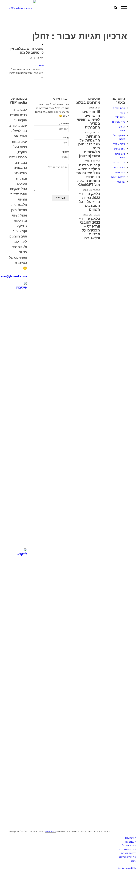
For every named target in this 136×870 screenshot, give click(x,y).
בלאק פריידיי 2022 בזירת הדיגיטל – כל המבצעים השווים (89, 201)
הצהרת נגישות (118, 177)
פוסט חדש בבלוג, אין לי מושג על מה (27, 50)
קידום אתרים (119, 144)
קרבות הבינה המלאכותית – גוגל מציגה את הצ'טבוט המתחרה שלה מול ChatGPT (88, 174)
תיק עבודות (119, 167)
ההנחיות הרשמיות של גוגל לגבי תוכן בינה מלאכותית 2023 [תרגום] (89, 146)
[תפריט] (122, 8)
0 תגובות (39, 65)
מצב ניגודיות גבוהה (127, 849)
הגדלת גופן (130, 837)
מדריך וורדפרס (118, 162)
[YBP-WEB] (22, 8)
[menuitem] (113, 8)
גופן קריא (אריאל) (127, 857)
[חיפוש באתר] (113, 8)
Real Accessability (126, 868)
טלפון (65, 151)
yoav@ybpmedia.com (14, 276)
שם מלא (64, 123)
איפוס (133, 860)
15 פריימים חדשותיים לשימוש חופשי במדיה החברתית (88, 119)
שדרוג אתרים (118, 121)
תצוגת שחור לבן (128, 845)
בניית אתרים (119, 108)
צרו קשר (121, 181)
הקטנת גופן (130, 841)
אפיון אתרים (119, 148)
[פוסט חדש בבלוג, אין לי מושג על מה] (42, 44)
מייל (66, 137)
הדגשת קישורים (128, 853)
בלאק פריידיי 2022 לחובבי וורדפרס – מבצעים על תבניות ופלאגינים (89, 228)
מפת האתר (119, 172)
